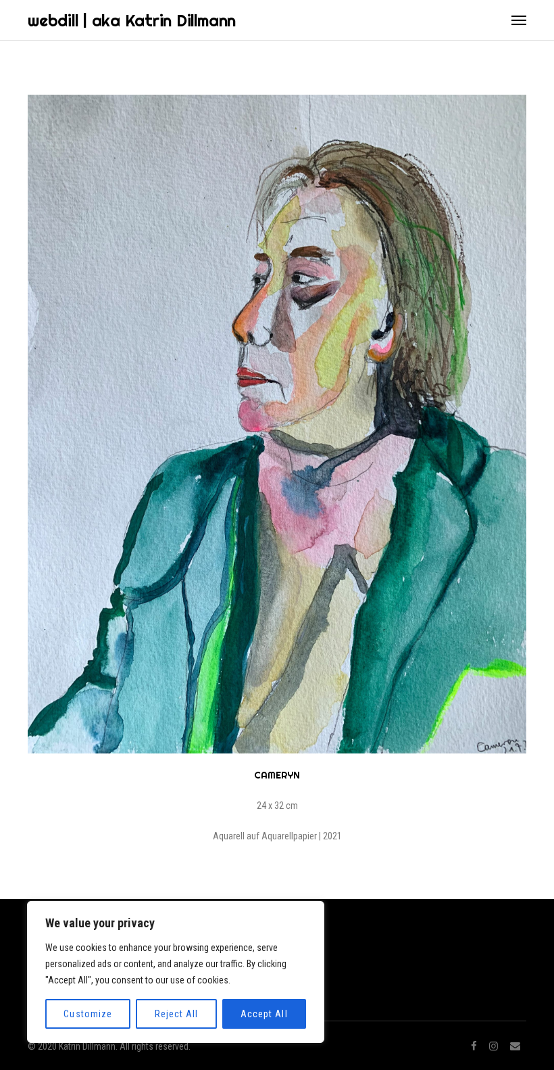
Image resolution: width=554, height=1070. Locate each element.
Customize (87, 1013)
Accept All (264, 1013)
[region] (175, 972)
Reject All (177, 1013)
